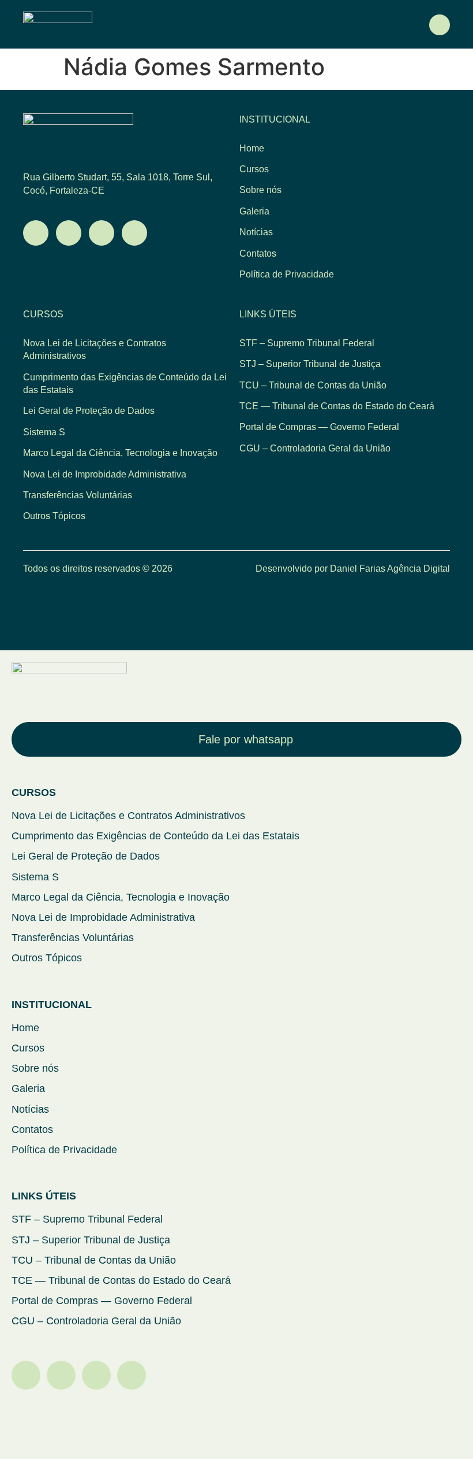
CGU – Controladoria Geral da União (315, 448)
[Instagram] (101, 233)
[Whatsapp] (35, 233)
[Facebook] (131, 1375)
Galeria (254, 211)
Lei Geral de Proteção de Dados (89, 411)
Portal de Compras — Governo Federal (319, 427)
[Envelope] (68, 233)
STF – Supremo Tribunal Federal (306, 343)
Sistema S (44, 432)
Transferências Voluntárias (77, 495)
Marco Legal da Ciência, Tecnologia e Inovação (120, 453)
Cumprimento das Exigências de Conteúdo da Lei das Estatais (125, 383)
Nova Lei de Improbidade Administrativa (104, 474)
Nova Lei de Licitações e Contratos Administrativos (94, 349)
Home (251, 148)
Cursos (254, 169)
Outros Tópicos (54, 516)
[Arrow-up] (435, 612)
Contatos (257, 253)
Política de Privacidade (286, 274)
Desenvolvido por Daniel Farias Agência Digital (353, 568)
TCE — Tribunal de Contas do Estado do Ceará (336, 406)
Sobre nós (260, 190)
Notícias (256, 232)
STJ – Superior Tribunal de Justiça (310, 364)
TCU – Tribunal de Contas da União (312, 385)
